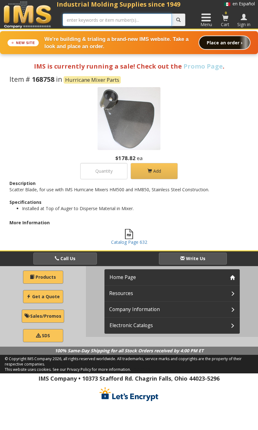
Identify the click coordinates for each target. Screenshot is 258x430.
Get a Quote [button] (45, 296)
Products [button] (45, 277)
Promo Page (203, 66)
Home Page (122, 277)
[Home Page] (28, 15)
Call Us (67, 258)
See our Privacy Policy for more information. (92, 369)
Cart (225, 18)
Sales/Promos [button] (45, 316)
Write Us (195, 258)
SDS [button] (45, 335)
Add (156, 171)
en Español (242, 4)
